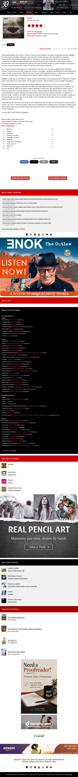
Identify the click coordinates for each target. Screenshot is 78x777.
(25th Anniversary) (25, 629)
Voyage (10, 482)
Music (14, 12)
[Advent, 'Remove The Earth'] (13, 27)
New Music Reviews (10, 458)
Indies (36, 12)
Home (8, 12)
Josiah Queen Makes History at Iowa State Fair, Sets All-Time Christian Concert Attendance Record (30, 199)
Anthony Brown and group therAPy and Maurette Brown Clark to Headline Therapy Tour (27, 219)
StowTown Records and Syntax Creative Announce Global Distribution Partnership (25, 211)
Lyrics (51, 12)
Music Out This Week (11, 310)
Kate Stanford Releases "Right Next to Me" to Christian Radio (20, 203)
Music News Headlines (11, 192)
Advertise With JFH (58, 759)
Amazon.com (10, 125)
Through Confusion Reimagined (17, 578)
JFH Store (25, 761)
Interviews (44, 12)
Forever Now (12, 474)
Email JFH (34, 759)
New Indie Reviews (10, 562)
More (64, 12)
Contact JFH (26, 759)
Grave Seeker (12, 602)
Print (53, 161)
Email (44, 161)
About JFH (17, 759)
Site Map (41, 759)
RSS (23, 229)
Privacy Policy (69, 774)
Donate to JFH (33, 761)
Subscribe (48, 761)
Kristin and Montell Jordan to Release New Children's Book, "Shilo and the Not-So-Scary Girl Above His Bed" (33, 207)
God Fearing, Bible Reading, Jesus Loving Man (22, 586)
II (8, 467)
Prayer (42, 761)
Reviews (29, 12)
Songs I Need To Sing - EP (16, 570)
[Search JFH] (70, 12)
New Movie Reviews (10, 609)
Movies (58, 12)
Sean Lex (25, 112)
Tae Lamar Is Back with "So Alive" (12, 215)
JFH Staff (48, 759)
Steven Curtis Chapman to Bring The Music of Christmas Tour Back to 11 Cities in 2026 (27, 223)
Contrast (10, 594)
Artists (21, 12)
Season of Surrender (14, 490)
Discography (38, 31)
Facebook (24, 161)
